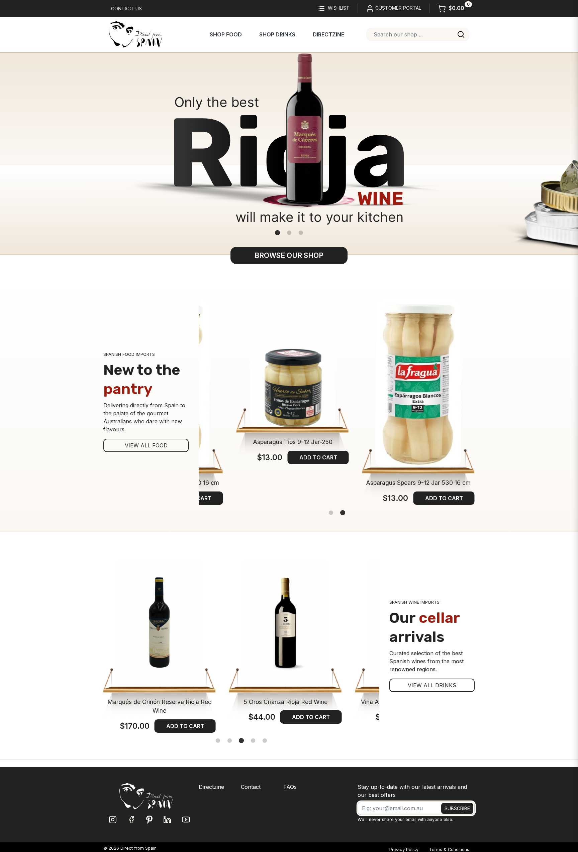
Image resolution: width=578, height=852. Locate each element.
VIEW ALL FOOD (146, 445)
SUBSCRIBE (457, 808)
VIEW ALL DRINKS (432, 685)
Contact (251, 787)
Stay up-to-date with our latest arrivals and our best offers (412, 791)
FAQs (290, 787)
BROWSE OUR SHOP (289, 255)
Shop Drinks (277, 34)
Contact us (126, 8)
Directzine (328, 34)
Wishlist (339, 8)
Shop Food (226, 34)
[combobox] (417, 34)
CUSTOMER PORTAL (397, 8)
